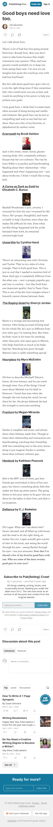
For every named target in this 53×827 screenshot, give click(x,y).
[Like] (5, 35)
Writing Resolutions (14, 718)
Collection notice (26, 806)
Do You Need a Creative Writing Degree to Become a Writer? (18, 743)
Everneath (9, 134)
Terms (44, 803)
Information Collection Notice (32, 615)
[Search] (48, 688)
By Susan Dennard (11, 703)
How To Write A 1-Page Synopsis (16, 698)
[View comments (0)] (12, 35)
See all (8, 764)
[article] (26, 703)
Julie (16, 728)
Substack (12, 820)
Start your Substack (19, 813)
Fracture (8, 412)
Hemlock (8, 460)
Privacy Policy (26, 617)
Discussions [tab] (24, 687)
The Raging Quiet (14, 303)
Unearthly (9, 242)
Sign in (47, 4)
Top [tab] (6, 687)
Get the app (41, 813)
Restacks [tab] (22, 651)
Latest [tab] (13, 687)
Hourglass (9, 359)
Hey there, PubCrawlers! (14, 750)
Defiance (8, 509)
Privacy (35, 803)
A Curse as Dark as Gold (18, 186)
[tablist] (15, 651)
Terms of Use (40, 612)
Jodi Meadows (16, 25)
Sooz (16, 707)
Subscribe (36, 4)
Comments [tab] (9, 651)
